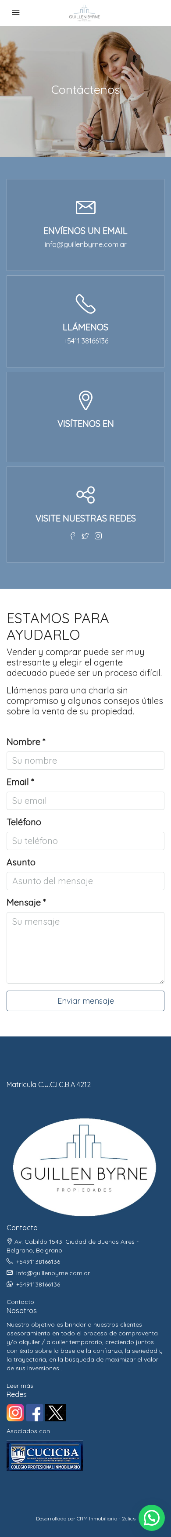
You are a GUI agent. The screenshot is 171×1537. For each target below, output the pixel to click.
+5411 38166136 (85, 340)
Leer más (20, 1385)
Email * (20, 782)
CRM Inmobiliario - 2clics (106, 1518)
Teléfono (24, 822)
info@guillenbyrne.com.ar (86, 244)
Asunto (21, 862)
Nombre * (26, 742)
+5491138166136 (38, 1262)
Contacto (20, 1302)
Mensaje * (26, 902)
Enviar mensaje (85, 1001)
